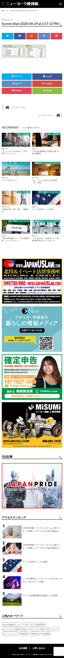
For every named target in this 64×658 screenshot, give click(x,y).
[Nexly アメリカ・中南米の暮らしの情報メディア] (32, 350)
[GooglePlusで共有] (32, 36)
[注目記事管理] (32, 509)
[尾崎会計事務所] (32, 398)
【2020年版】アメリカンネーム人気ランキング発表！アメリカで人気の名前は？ (41, 546)
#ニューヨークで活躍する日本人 (15, 629)
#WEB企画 (35, 634)
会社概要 (23, 648)
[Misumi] (32, 445)
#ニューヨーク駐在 (37, 629)
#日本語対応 (40, 624)
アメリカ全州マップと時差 (34, 561)
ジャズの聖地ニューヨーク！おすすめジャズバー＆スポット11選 (42, 580)
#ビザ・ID (29, 624)
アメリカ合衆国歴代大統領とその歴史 (40, 595)
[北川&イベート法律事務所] (32, 302)
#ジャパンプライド (10, 634)
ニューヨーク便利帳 (31, 654)
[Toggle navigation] (60, 4)
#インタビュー (52, 629)
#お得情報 (46, 634)
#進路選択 (24, 634)
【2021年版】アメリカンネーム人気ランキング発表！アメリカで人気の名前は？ (41, 529)
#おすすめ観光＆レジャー (12, 624)
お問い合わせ (39, 648)
